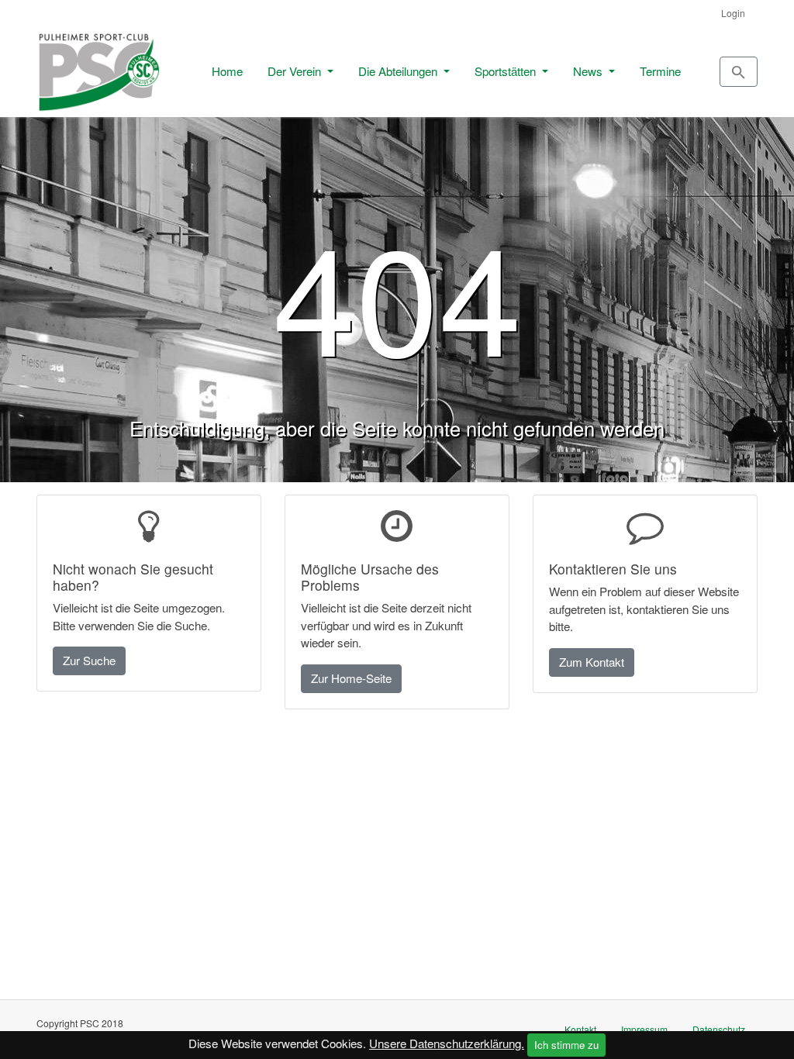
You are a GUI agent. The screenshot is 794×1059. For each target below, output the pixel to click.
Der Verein (296, 71)
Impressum (644, 1029)
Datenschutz (718, 1029)
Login (733, 12)
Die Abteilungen (399, 71)
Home (227, 71)
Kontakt (580, 1029)
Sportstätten (507, 71)
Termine (660, 71)
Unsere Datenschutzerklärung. (446, 1043)
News (589, 71)
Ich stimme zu (566, 1044)
